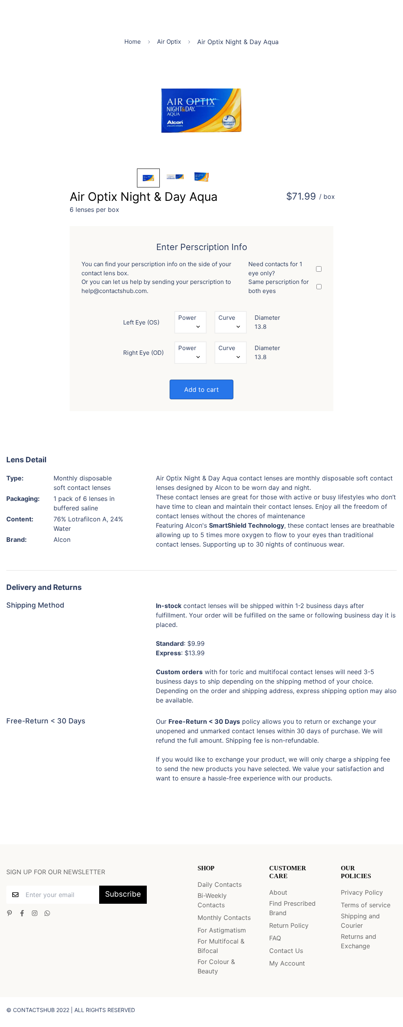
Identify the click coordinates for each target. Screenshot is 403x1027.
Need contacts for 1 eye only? (275, 268)
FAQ (275, 938)
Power (187, 317)
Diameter (267, 317)
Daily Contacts (220, 884)
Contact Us (286, 951)
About (278, 892)
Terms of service (365, 905)
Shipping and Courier (360, 920)
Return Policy (289, 925)
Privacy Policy (362, 892)
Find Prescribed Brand (292, 908)
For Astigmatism (222, 930)
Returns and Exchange (358, 941)
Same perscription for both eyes (278, 286)
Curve (226, 317)
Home (132, 41)
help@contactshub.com (114, 291)
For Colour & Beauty (216, 966)
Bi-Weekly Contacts (212, 900)
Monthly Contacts (224, 917)
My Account (287, 963)
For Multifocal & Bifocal (221, 946)
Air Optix (169, 41)
